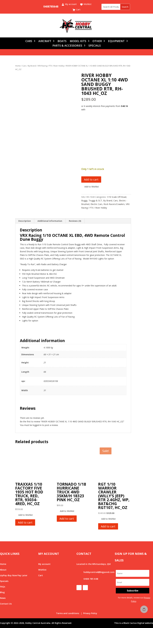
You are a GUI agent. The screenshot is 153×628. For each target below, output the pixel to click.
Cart (77, 9)
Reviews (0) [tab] (75, 220)
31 (45, 390)
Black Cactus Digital (133, 623)
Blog (2, 592)
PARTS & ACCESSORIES (67, 45)
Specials (4, 581)
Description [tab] (24, 220)
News (3, 598)
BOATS (62, 41)
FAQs (2, 586)
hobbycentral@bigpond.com (99, 572)
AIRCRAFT (44, 41)
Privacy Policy (90, 613)
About (3, 569)
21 (45, 362)
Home (18, 65)
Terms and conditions (67, 613)
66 (45, 371)
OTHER (97, 41)
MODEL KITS (78, 41)
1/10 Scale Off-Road (116, 197)
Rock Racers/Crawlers (114, 204)
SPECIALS (94, 45)
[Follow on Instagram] (31, 6)
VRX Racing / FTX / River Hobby (51, 65)
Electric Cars (96, 204)
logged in (37, 425)
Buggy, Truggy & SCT (91, 200)
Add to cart (91, 179)
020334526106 (51, 381)
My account (70, 4)
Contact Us (6, 603)
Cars (24, 65)
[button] (90, 186)
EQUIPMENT (116, 41)
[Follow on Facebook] (25, 6)
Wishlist (87, 4)
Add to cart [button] (25, 522)
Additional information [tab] (50, 220)
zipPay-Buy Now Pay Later (13, 575)
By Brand (32, 65)
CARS (28, 41)
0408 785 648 (91, 578)
